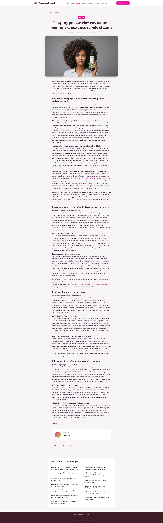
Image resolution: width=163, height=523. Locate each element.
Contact (87, 514)
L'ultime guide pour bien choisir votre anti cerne (63, 474)
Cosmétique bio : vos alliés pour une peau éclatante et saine (96, 498)
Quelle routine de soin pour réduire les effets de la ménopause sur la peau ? (64, 496)
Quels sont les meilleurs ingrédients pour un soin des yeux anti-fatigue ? (97, 492)
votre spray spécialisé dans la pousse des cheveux (92, 284)
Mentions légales (78, 514)
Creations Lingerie (47, 3)
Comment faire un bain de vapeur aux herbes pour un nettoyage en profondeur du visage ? (64, 468)
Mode (97, 3)
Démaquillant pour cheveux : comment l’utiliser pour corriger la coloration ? (95, 468)
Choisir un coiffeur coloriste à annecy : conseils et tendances (95, 481)
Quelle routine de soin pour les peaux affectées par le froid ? (95, 487)
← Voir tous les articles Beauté (61, 446)
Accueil (67, 3)
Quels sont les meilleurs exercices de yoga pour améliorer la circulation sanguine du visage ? (96, 474)
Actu (72, 3)
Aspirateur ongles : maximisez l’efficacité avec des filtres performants (65, 502)
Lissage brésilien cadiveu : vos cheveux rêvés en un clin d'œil (64, 479)
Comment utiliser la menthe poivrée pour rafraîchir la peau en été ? (63, 491)
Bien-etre (84, 3)
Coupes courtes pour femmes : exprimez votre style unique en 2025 (65, 485)
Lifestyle (91, 3)
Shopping (104, 3)
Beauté (78, 3)
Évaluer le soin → (123, 3)
